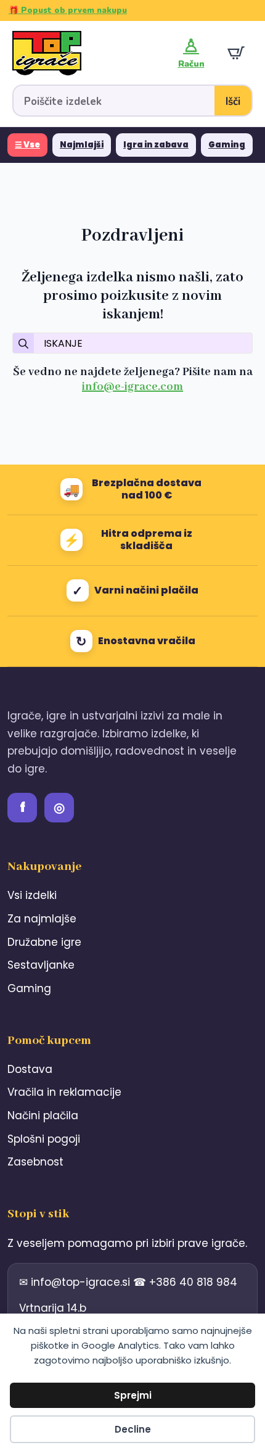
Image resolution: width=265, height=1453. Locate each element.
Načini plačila (42, 1115)
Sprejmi (133, 1395)
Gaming (226, 145)
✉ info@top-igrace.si (76, 1282)
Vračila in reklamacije (64, 1092)
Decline (133, 1429)
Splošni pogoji (43, 1139)
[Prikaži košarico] (236, 53)
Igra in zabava (156, 145)
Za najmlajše (41, 918)
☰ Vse (27, 145)
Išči (233, 101)
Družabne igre (44, 942)
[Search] (23, 343)
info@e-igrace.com (132, 386)
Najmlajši (82, 145)
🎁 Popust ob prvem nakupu (68, 10)
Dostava (29, 1069)
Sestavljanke (41, 965)
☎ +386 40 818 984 (185, 1282)
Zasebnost (35, 1161)
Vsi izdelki (32, 895)
